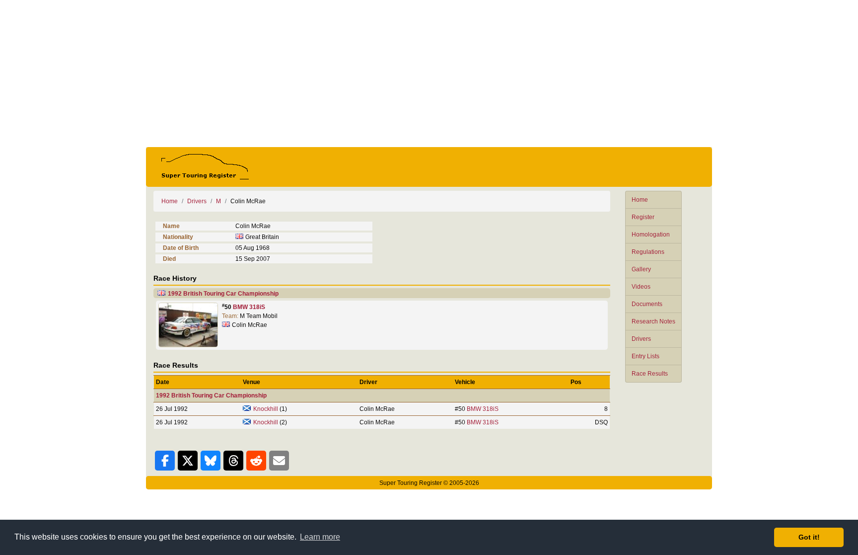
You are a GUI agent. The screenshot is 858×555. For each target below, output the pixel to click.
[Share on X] (188, 461)
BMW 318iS (249, 307)
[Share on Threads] (233, 461)
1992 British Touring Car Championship (223, 293)
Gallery (641, 269)
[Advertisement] (429, 73)
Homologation (651, 234)
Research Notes (653, 321)
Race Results (650, 373)
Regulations (648, 251)
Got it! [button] (809, 537)
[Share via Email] (279, 461)
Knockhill (265, 408)
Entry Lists (645, 356)
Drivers (641, 338)
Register (643, 217)
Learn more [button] (320, 537)
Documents (647, 304)
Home (640, 199)
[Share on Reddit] (256, 461)
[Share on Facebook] (165, 461)
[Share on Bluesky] (210, 461)
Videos (641, 286)
